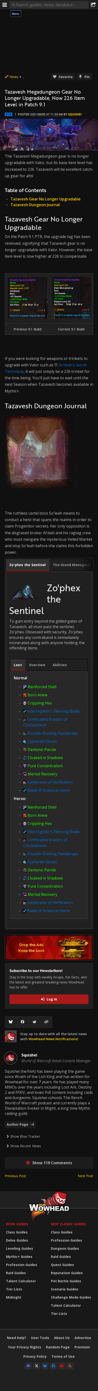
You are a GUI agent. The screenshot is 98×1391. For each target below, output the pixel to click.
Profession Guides (21, 1264)
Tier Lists (14, 1289)
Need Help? (16, 1337)
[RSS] (70, 1365)
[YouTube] (61, 1365)
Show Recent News (25, 1146)
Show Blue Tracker (25, 1136)
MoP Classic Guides (68, 1224)
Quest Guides (62, 1264)
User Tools (40, 1337)
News (14, 76)
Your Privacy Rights (24, 1347)
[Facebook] (23, 1022)
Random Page (58, 1347)
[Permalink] (46, 1022)
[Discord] (28, 1365)
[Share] (93, 5)
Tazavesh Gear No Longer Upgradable (45, 199)
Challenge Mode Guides (71, 1297)
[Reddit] (34, 1022)
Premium (82, 1347)
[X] (36, 1365)
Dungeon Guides (65, 1248)
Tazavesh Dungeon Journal (35, 204)
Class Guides (17, 1232)
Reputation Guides (67, 1273)
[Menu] (5, 5)
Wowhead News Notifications (53, 1039)
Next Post (85, 1176)
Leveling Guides (19, 1248)
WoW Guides (17, 1224)
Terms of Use (63, 1356)
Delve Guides (17, 1240)
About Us (62, 1337)
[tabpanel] (49, 753)
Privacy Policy (35, 1356)
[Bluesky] (11, 1022)
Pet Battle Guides (66, 1281)
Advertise (82, 1337)
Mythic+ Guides (19, 1256)
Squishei (75, 114)
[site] (11, 1036)
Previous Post (15, 1176)
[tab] (27, 565)
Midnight (13, 1297)
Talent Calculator (21, 1281)
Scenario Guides (64, 1289)
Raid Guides (16, 1273)
